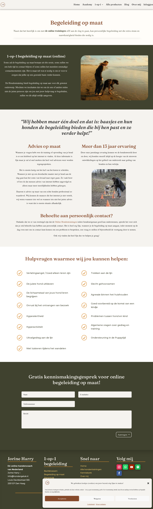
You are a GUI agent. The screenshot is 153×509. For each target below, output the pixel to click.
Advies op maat (44, 146)
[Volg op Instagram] (119, 467)
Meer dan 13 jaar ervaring (109, 146)
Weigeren (97, 498)
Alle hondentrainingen (90, 469)
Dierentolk (49, 478)
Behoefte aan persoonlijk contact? (76, 215)
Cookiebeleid (91, 504)
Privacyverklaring (101, 504)
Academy (87, 4)
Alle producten (114, 4)
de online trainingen (55, 31)
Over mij (136, 4)
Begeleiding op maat (54, 474)
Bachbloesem (50, 471)
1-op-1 (98, 4)
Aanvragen (122, 434)
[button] (148, 483)
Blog (126, 4)
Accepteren (62, 498)
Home (77, 4)
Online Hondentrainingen (66, 221)
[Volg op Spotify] (137, 467)
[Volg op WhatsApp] (125, 467)
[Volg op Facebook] (119, 473)
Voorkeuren (132, 498)
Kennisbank (86, 473)
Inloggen (148, 4)
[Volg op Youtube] (131, 467)
